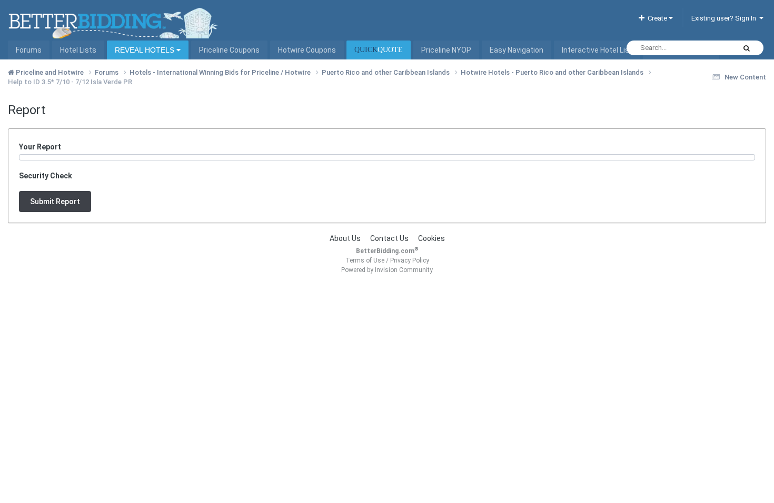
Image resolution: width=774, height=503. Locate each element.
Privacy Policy (409, 260)
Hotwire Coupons (307, 50)
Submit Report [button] (55, 201)
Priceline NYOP (446, 50)
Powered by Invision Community (387, 270)
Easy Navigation (516, 50)
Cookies (431, 238)
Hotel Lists (78, 50)
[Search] (746, 48)
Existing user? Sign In (725, 18)
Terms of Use (364, 260)
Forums (29, 50)
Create (656, 18)
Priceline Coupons (229, 50)
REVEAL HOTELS (145, 50)
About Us (345, 238)
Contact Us (389, 238)
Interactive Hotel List (597, 50)
